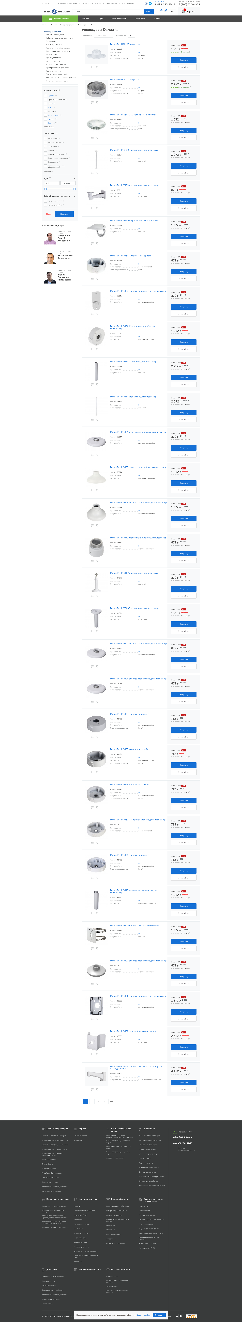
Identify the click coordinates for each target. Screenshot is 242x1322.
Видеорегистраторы (114, 1215)
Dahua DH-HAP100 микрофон (125, 44)
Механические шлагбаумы (149, 1145)
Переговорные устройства (52, 1290)
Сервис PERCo (87, 3)
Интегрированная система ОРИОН (149, 1238)
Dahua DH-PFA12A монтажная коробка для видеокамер (138, 291)
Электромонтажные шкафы (57, 74)
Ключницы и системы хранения (86, 1251)
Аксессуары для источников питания (117, 1292)
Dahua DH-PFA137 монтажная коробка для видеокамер (138, 820)
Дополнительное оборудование (54, 1187)
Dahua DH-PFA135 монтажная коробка (129, 749)
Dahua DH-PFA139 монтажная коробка (129, 855)
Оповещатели (144, 1211)
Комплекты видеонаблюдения (117, 1206)
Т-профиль (78, 1140)
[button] (146, 3)
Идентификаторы (80, 1242)
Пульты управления (54, 58)
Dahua (140, 52)
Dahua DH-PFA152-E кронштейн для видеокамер (134, 925)
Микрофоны (51, 41)
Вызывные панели (49, 1285)
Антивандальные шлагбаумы (150, 1140)
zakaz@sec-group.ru (182, 1137)
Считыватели (79, 1229)
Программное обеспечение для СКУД (86, 1256)
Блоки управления (49, 1159)
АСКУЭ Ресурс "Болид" (147, 1243)
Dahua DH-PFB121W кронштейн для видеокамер (134, 185)
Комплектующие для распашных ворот (118, 1147)
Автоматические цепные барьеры (152, 1186)
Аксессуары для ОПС (147, 1248)
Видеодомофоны (48, 1281)
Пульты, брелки (47, 1164)
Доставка (106, 3)
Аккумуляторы (111, 1287)
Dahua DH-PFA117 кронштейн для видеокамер (133, 397)
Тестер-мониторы (53, 71)
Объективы (110, 1225)
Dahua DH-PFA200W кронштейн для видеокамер (134, 220)
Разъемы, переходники (55, 35)
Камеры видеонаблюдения (116, 1211)
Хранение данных (53, 61)
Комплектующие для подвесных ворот (118, 1153)
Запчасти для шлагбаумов (149, 1181)
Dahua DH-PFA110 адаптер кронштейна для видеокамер (138, 538)
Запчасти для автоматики (51, 1191)
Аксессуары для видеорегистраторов (61, 78)
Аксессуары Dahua (52, 31)
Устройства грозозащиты (56, 64)
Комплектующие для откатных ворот (118, 1142)
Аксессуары (111, 1239)
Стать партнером (73, 3)
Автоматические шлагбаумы (149, 1136)
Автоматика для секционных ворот (55, 1145)
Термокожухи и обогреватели (58, 48)
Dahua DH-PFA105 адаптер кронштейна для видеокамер (138, 467)
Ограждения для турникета (84, 1211)
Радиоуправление (49, 1168)
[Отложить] (97, 67)
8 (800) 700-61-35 (189, 4)
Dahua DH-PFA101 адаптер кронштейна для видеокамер (138, 432)
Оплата (114, 3)
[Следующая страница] (111, 1101)
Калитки (77, 1206)
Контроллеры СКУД (81, 1233)
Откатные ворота (80, 1136)
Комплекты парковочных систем (54, 1206)
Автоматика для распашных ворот (55, 1140)
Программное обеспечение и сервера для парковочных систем (55, 1217)
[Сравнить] (92, 67)
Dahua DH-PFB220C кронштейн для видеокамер (134, 150)
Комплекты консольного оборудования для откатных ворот (119, 1136)
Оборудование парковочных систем (53, 1211)
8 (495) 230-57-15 (164, 4)
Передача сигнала (113, 1234)
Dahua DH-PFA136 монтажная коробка (129, 784)
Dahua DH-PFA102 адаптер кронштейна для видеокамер (138, 643)
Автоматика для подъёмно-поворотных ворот (52, 1154)
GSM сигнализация (146, 1224)
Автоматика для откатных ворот (54, 1136)
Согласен (159, 1315)
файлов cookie (143, 1315)
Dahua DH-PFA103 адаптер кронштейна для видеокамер (138, 961)
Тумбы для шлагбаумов (147, 1149)
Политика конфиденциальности (186, 1149)
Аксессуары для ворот (115, 1158)
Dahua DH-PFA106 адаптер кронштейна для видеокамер (138, 502)
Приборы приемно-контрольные (151, 1220)
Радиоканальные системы (149, 1229)
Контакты (122, 3)
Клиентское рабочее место (57, 81)
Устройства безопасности (52, 1173)
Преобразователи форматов (57, 68)
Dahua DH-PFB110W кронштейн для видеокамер (134, 573)
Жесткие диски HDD (54, 45)
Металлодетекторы (81, 1247)
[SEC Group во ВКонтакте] (177, 1316)
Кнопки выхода (80, 1238)
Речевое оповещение (147, 1215)
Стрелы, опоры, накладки (148, 1154)
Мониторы (110, 1230)
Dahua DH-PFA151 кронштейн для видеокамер (133, 1031)
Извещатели (143, 1206)
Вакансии (130, 3)
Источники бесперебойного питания (117, 1281)
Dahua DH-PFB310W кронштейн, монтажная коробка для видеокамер (136, 1067)
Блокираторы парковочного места (55, 1227)
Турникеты (78, 1261)
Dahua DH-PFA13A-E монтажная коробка (130, 256)
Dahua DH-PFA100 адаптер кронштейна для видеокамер (138, 679)
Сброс (48, 214)
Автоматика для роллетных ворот (54, 1149)
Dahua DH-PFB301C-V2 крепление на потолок (133, 115)
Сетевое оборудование (115, 1243)
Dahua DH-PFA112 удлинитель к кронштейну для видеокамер (134, 891)
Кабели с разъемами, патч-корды (59, 38)
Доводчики (78, 1220)
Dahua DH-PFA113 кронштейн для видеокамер (133, 361)
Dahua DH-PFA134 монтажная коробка (129, 714)
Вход (172, 11)
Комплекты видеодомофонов (53, 1276)
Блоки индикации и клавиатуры (151, 1233)
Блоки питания (112, 1276)
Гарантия (98, 3)
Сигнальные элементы (50, 1177)
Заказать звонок (159, 1)
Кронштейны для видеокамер (58, 51)
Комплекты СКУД (80, 1215)
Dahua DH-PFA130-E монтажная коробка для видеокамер (132, 327)
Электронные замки (81, 1224)
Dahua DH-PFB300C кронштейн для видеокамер (134, 608)
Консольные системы (50, 1182)
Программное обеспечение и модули (117, 1220)
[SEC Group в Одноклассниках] (181, 1316)
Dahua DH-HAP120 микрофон (125, 79)
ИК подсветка (51, 54)
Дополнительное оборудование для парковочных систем (54, 1222)
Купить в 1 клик (183, 67)
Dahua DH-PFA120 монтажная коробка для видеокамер (138, 996)
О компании (61, 3)
